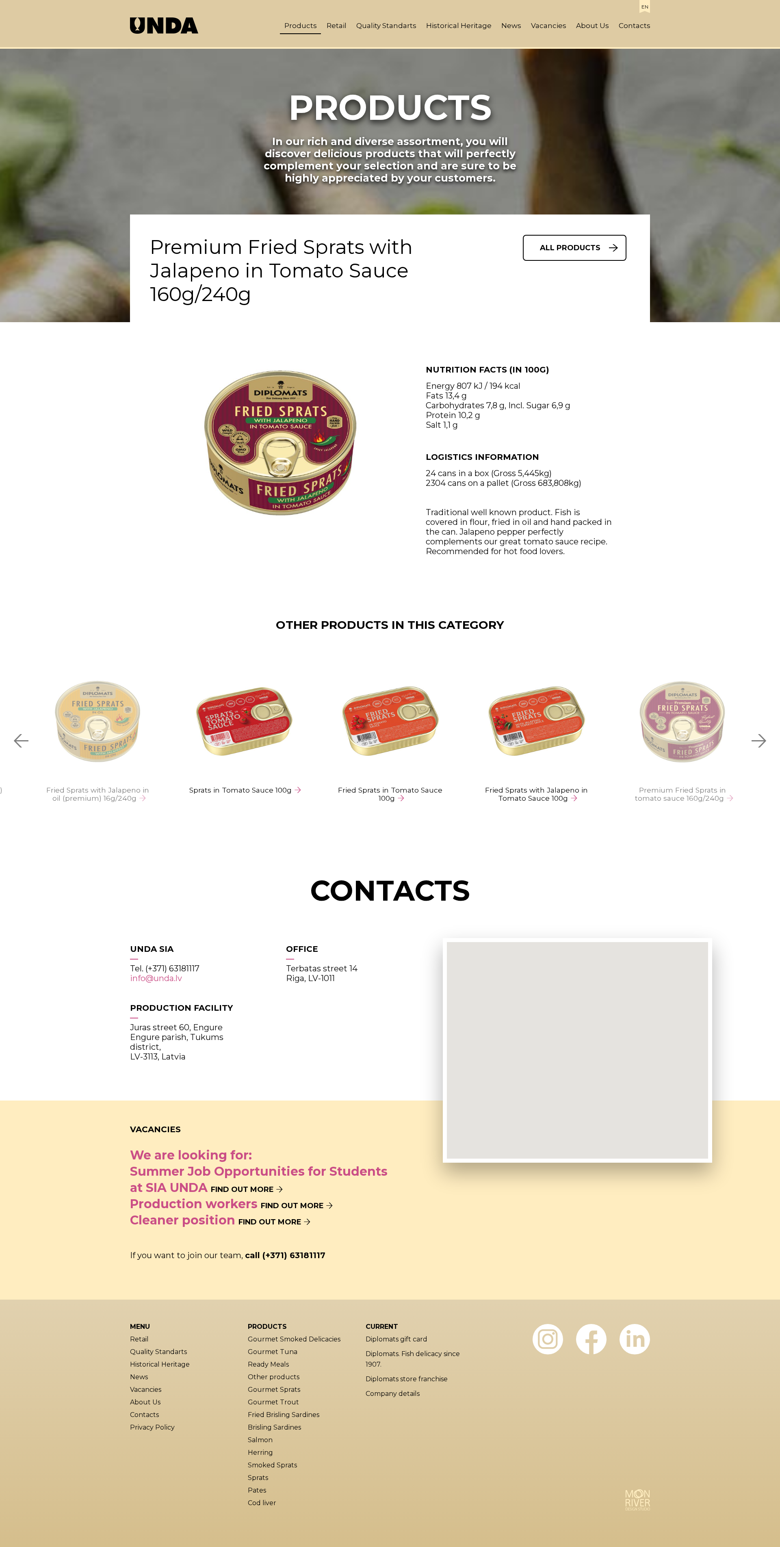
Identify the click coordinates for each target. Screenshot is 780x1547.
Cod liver (262, 1503)
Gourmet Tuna (272, 1352)
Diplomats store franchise (407, 1379)
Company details (393, 1394)
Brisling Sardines (274, 1427)
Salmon (260, 1440)
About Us (592, 26)
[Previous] (20, 740)
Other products (273, 1377)
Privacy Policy (152, 1427)
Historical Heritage (459, 26)
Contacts (634, 26)
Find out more (242, 1189)
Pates (257, 1490)
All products (570, 247)
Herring (260, 1452)
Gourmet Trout (273, 1402)
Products (300, 26)
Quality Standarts (386, 26)
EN (644, 7)
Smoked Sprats (272, 1465)
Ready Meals (268, 1364)
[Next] (759, 740)
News (511, 26)
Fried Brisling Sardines (283, 1415)
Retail (337, 26)
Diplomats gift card (396, 1339)
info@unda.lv (156, 978)
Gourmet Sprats (274, 1389)
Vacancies (548, 26)
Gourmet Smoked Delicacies (294, 1339)
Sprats (258, 1478)
